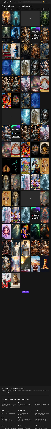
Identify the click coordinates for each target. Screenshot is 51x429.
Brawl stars (28, 428)
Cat (9, 404)
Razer (5, 412)
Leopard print (11, 405)
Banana (12, 427)
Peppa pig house (38, 420)
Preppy (3, 419)
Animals (3, 402)
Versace (12, 412)
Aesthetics (7, 419)
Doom (23, 428)
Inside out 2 (37, 422)
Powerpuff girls (45, 413)
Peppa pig (40, 419)
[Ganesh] (44, 149)
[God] (6, 51)
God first (33, 8)
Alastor (20, 407)
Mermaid (24, 419)
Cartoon (36, 412)
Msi (2, 412)
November (45, 428)
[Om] (25, 264)
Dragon (19, 419)
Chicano (20, 420)
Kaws (6, 422)
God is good (10, 8)
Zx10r (31, 412)
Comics (36, 410)
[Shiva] (15, 280)
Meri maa (37, 405)
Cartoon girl (24, 420)
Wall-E (44, 419)
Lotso (41, 422)
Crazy (2, 428)
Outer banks (45, 420)
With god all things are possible (22, 8)
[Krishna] (15, 100)
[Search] (40, 1)
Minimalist (10, 420)
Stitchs (40, 412)
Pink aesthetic (4, 420)
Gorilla (14, 404)
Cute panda (4, 405)
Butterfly (3, 404)
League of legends (27, 427)
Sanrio (31, 405)
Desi (48, 404)
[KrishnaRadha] (35, 166)
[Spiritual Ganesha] (25, 166)
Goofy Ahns (13, 428)
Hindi (38, 404)
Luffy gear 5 (20, 405)
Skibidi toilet (4, 427)
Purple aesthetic (11, 422)
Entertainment (38, 417)
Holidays (36, 425)
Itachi (28, 404)
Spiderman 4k (38, 414)
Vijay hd (44, 404)
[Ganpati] (35, 264)
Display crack (8, 428)
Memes (8, 427)
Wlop (30, 419)
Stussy (8, 412)
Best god (40, 8)
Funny (2, 425)
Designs (3, 417)
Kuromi (19, 404)
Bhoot (41, 404)
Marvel (44, 412)
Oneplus (13, 413)
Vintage (3, 422)
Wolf (7, 404)
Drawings (20, 417)
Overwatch (20, 427)
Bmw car (26, 413)
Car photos (21, 413)
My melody (26, 405)
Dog (11, 404)
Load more (25, 291)
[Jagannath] (6, 100)
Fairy (27, 419)
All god (4, 8)
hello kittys (8, 413)
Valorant (20, 428)
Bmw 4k (28, 412)
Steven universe (38, 413)
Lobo (42, 414)
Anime (19, 402)
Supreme (3, 413)
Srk (35, 404)
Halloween (37, 427)
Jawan (41, 405)
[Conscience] (44, 264)
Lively (36, 419)
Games (19, 425)
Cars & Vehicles (21, 410)
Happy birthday (43, 427)
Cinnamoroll (24, 404)
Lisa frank (30, 420)
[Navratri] (44, 84)
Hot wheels (23, 412)
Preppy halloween (38, 428)
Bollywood (37, 402)
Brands (2, 410)
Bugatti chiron (21, 414)
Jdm (19, 412)
